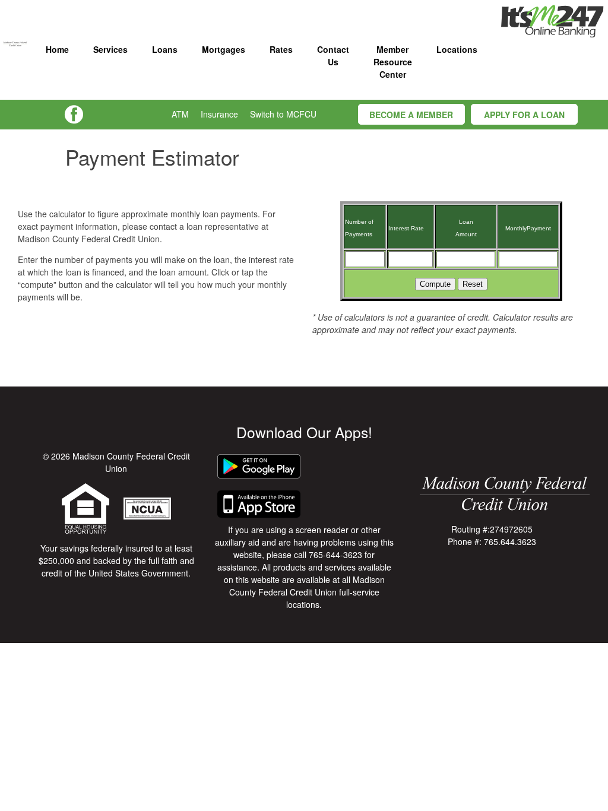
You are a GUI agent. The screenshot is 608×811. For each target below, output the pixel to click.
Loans (165, 49)
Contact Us (333, 55)
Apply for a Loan (524, 115)
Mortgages (223, 49)
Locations (456, 49)
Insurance (219, 114)
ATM (180, 114)
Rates (281, 49)
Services (110, 49)
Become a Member (411, 115)
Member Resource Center (392, 61)
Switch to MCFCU (283, 114)
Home (57, 49)
